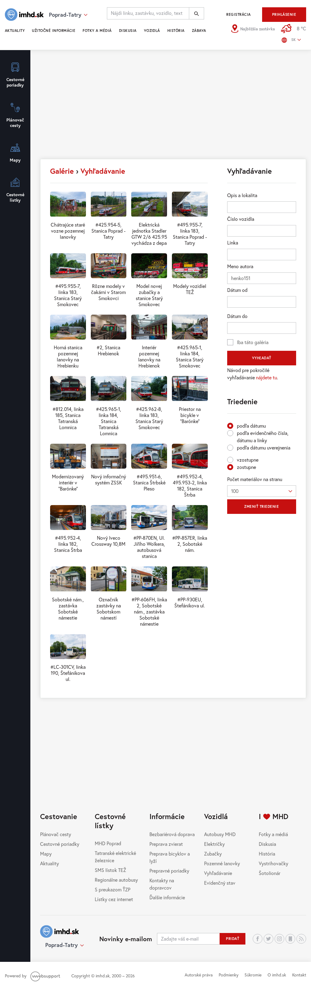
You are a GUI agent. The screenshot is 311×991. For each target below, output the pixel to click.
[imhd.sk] (24, 14)
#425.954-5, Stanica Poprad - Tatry (108, 230)
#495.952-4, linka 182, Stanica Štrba (68, 544)
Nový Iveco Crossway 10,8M (108, 541)
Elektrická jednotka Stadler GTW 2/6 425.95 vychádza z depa (149, 233)
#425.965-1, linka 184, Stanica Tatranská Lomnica (108, 421)
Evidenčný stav (219, 883)
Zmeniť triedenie (261, 506)
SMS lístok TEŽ (110, 870)
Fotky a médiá (97, 30)
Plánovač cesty (55, 834)
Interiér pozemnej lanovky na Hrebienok (149, 356)
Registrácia (238, 14)
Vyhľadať (261, 358)
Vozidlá (152, 30)
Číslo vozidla (240, 219)
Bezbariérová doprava (172, 834)
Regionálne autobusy (116, 880)
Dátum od (237, 290)
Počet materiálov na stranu (254, 479)
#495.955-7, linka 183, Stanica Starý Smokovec (68, 295)
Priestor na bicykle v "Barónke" (190, 415)
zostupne (246, 467)
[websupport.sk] (45, 976)
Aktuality (15, 30)
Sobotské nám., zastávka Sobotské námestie (68, 608)
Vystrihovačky (273, 863)
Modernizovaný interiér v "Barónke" (68, 482)
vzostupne (247, 459)
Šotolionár (269, 873)
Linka (232, 242)
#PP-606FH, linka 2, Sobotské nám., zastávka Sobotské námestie (149, 611)
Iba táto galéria (252, 342)
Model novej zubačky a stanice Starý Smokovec (149, 295)
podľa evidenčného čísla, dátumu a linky (263, 436)
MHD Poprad (108, 843)
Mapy (46, 853)
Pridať (232, 938)
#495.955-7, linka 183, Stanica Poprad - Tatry (190, 233)
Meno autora (240, 266)
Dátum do (237, 316)
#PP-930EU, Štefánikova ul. (189, 602)
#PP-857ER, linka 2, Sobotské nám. (189, 544)
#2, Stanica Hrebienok (108, 350)
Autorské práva (199, 975)
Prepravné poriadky (169, 870)
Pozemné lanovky (222, 863)
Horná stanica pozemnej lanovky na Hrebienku (68, 356)
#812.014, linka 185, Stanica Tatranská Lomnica (68, 418)
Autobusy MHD (220, 834)
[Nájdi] (196, 13)
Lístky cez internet (114, 899)
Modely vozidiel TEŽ (189, 289)
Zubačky (213, 853)
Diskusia (128, 30)
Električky (214, 844)
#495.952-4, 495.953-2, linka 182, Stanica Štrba (190, 485)
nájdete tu (266, 377)
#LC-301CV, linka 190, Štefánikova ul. (68, 673)
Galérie (62, 171)
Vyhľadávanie (102, 171)
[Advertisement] (173, 107)
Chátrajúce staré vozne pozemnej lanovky (68, 230)
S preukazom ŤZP (112, 889)
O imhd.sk (277, 975)
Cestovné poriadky (59, 844)
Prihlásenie (284, 14)
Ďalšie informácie (167, 897)
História (176, 30)
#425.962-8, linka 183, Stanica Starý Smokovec (149, 418)
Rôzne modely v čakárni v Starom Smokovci (108, 292)
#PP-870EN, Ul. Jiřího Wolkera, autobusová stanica (149, 547)
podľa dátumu (251, 425)
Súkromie (252, 975)
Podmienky (228, 975)
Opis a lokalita (242, 195)
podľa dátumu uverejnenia (263, 447)
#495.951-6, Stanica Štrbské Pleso (149, 482)
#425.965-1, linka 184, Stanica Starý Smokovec (189, 356)
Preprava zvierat (166, 844)
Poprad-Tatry (61, 944)
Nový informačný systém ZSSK (108, 479)
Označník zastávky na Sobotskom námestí (108, 608)
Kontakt (299, 975)
